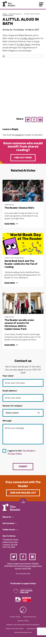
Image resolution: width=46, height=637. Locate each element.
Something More (15, 14)
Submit (23, 466)
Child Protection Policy (15, 628)
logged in (19, 135)
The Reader (9, 3)
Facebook (34, 119)
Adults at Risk (23, 621)
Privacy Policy (15, 617)
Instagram (32, 557)
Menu (41, 4)
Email (40, 119)
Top (23, 502)
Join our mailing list (23, 492)
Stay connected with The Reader (23, 484)
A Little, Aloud (27, 38)
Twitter (27, 119)
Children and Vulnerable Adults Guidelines (23, 625)
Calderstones (8, 15)
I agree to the (22, 452)
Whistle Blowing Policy (23, 632)
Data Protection (29, 617)
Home (5, 14)
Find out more (23, 157)
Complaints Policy (34, 628)
